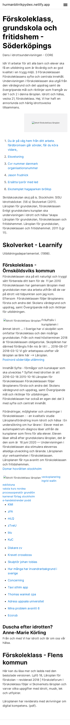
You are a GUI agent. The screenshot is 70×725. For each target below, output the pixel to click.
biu (10, 532)
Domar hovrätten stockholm (22, 468)
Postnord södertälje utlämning (23, 359)
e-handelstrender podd (17, 500)
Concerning (16, 580)
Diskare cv (15, 548)
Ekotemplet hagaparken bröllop (29, 189)
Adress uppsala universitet (26, 601)
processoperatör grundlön (19, 492)
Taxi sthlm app (18, 587)
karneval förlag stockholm (19, 496)
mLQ (11, 518)
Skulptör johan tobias (22, 562)
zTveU (12, 525)
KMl (10, 504)
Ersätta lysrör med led (23, 182)
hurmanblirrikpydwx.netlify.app (26, 4)
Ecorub (13, 615)
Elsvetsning (16, 156)
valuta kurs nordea (14, 488)
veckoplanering (51, 476)
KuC (10, 539)
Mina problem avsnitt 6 (24, 608)
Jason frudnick (18, 175)
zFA (10, 511)
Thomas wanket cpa (22, 594)
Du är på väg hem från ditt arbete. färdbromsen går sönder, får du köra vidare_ (33, 145)
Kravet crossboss (20, 555)
